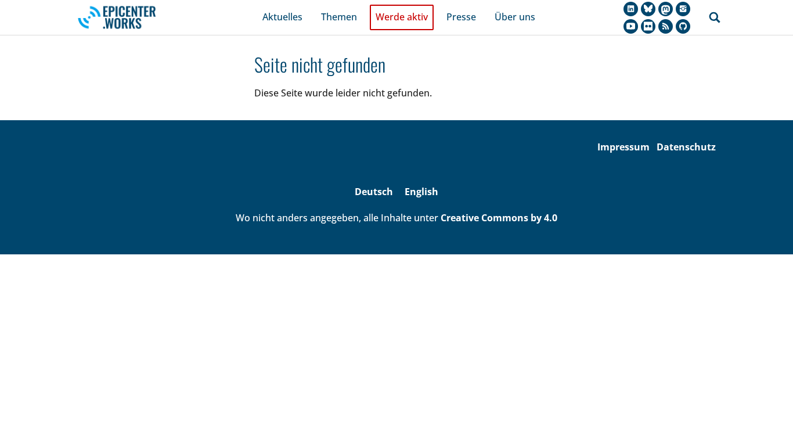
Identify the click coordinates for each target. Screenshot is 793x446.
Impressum (623, 147)
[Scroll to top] (767, 420)
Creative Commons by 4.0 (499, 217)
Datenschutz (686, 147)
